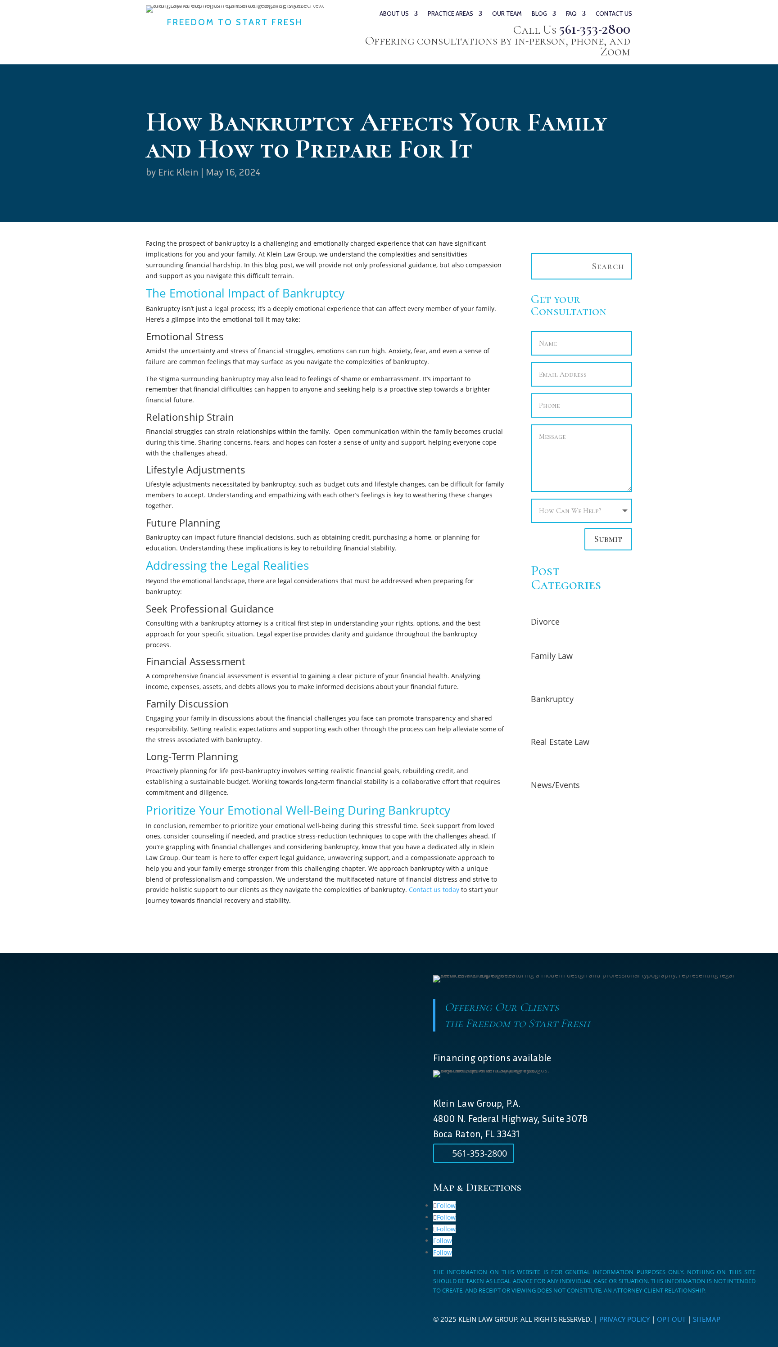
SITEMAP (706, 1319)
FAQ (571, 13)
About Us (394, 13)
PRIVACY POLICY (624, 1319)
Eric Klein (178, 172)
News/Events (555, 784)
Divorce (545, 621)
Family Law (552, 655)
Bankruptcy (552, 699)
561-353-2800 (594, 29)
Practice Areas (450, 13)
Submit (608, 539)
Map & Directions (477, 1187)
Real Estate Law (560, 741)
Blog (539, 13)
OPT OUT (671, 1319)
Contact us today (434, 889)
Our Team (507, 13)
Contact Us (614, 13)
